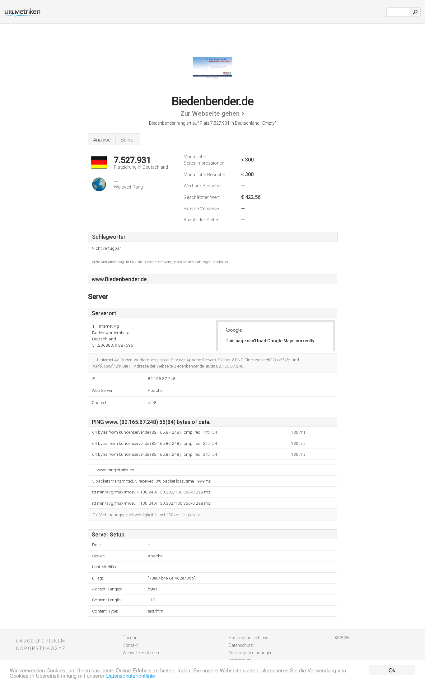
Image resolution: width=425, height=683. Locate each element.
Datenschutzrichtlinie (130, 675)
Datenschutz (241, 645)
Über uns (131, 637)
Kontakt (130, 645)
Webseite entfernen (141, 652)
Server (127, 140)
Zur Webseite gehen (210, 113)
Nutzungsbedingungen (251, 652)
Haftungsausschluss (248, 637)
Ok (392, 670)
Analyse (102, 140)
